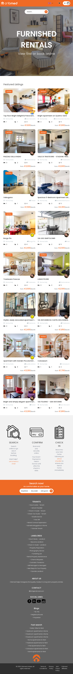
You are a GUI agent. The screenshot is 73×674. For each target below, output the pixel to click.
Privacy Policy (51, 667)
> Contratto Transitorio (36, 562)
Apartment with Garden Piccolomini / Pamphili (22, 361)
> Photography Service (36, 551)
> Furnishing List (36, 554)
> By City (36, 612)
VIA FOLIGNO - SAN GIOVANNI (50, 402)
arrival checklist (58, 460)
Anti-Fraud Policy (58, 668)
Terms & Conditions (43, 667)
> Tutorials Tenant (36, 528)
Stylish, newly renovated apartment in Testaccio (23, 320)
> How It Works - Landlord (36, 539)
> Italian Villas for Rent (36, 628)
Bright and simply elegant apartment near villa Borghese (27, 402)
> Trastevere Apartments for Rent (36, 643)
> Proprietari (36, 617)
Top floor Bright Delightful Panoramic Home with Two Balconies (30, 116)
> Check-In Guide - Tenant (36, 511)
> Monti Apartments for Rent (36, 652)
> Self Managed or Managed (36, 565)
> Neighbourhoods (36, 615)
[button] (5, 100)
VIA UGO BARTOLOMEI (46, 238)
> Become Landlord (36, 542)
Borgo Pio (7, 238)
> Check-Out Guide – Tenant (36, 514)
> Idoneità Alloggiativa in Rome (36, 525)
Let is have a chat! (13, 462)
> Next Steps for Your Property (36, 568)
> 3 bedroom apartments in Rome (36, 637)
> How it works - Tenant (36, 505)
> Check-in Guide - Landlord (36, 545)
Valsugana (8, 197)
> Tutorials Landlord (36, 571)
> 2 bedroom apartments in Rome (36, 634)
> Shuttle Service (36, 517)
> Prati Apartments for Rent (37, 646)
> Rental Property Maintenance (36, 557)
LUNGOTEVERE (43, 279)
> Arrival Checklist (36, 508)
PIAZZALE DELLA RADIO (12, 156)
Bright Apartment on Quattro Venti (52, 116)
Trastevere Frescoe (11, 279)
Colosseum (42, 361)
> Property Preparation (36, 548)
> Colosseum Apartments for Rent (36, 649)
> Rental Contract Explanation (36, 523)
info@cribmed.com (37, 591)
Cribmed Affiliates (64, 667)
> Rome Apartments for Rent (36, 640)
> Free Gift (36, 520)
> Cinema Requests (36, 560)
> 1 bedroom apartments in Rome (36, 631)
